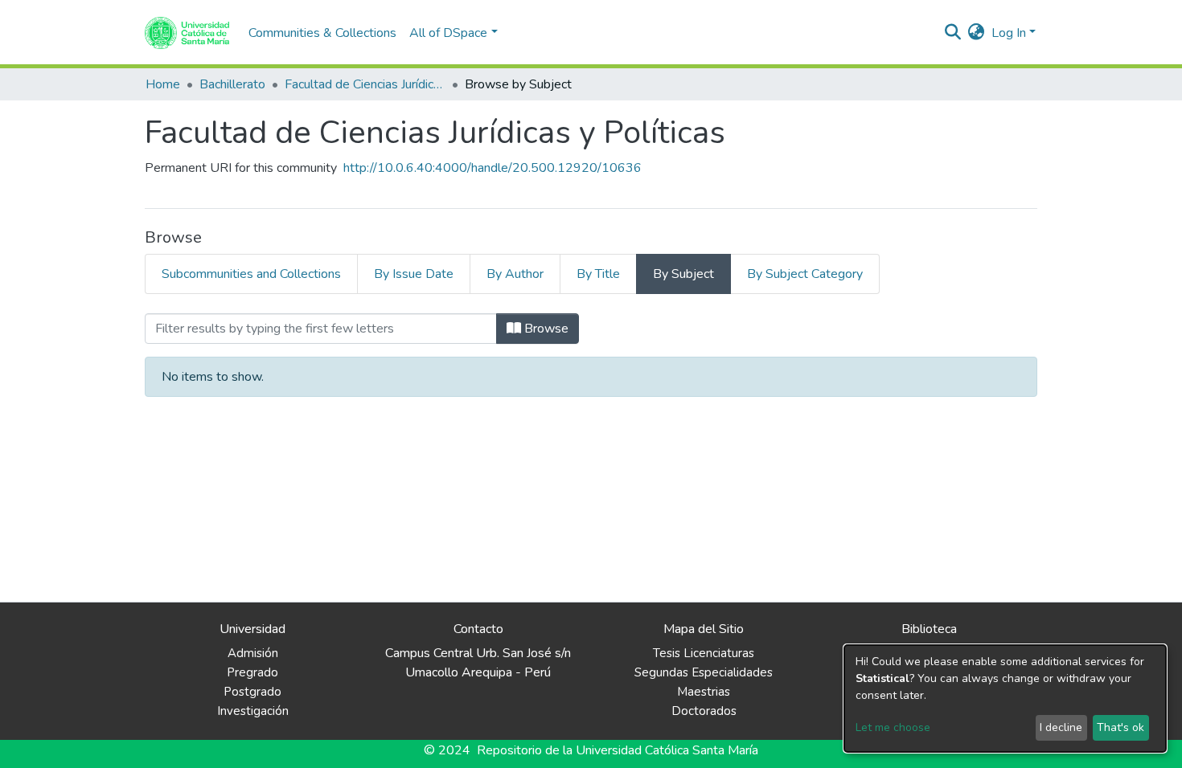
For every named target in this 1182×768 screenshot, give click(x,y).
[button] (977, 33)
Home (163, 84)
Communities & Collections (322, 33)
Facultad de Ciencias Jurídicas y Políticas (365, 84)
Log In (1008, 33)
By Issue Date (414, 274)
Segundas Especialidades (703, 672)
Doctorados (704, 711)
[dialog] (1005, 698)
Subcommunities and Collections (251, 274)
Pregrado (252, 672)
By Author (515, 274)
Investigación (253, 711)
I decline (1061, 727)
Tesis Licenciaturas (703, 653)
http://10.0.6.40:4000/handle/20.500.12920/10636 (492, 168)
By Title (598, 274)
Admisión (253, 653)
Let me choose (893, 727)
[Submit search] (953, 33)
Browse (544, 328)
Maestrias (703, 692)
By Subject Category (805, 274)
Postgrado (252, 692)
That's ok (1120, 727)
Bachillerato (232, 84)
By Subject (683, 274)
